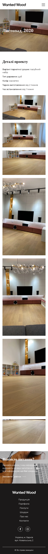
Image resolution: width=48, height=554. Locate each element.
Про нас (24, 516)
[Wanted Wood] (14, 4)
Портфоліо (24, 504)
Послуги (24, 508)
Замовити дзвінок (11, 476)
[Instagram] (27, 529)
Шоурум (24, 512)
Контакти (24, 521)
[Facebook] (20, 529)
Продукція (24, 499)
